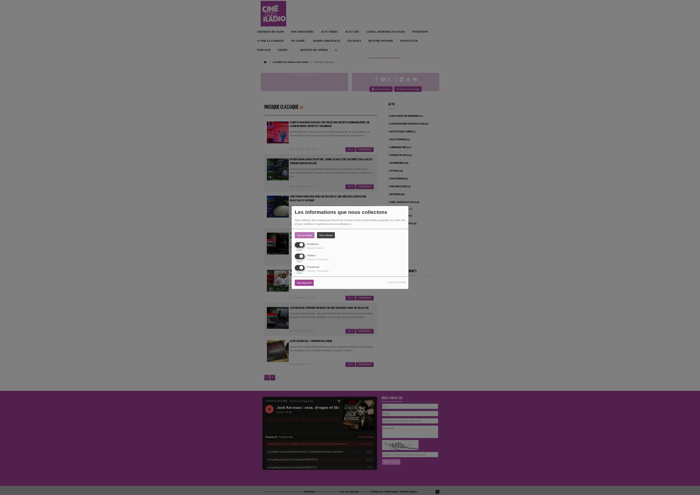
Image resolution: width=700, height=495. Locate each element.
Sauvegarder (304, 282)
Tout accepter (304, 235)
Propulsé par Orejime (397, 282)
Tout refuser (326, 235)
